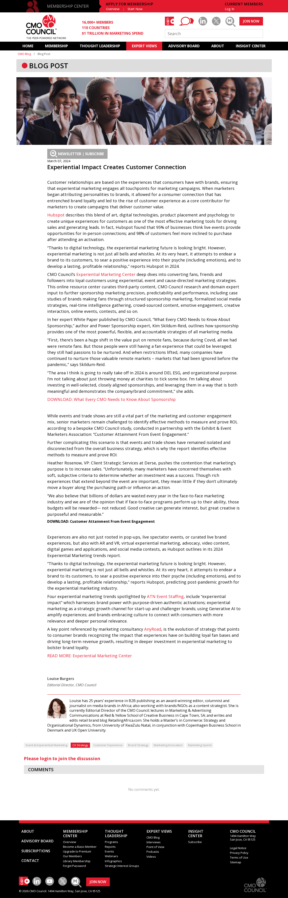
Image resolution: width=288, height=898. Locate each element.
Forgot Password (74, 866)
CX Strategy (80, 745)
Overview (112, 9)
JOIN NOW (251, 21)
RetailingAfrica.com (125, 720)
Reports (110, 847)
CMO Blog (24, 54)
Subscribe (195, 842)
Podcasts (152, 852)
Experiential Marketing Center (105, 274)
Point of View (155, 847)
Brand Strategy (138, 745)
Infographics (113, 861)
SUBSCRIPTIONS (35, 850)
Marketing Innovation (168, 745)
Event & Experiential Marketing (46, 745)
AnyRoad (152, 629)
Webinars (111, 856)
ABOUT (217, 45)
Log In (229, 9)
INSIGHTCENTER (195, 833)
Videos (151, 857)
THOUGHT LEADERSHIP (100, 45)
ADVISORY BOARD (184, 45)
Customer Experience (108, 745)
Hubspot (56, 215)
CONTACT (30, 860)
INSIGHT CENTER (251, 45)
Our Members (72, 856)
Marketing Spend (200, 745)
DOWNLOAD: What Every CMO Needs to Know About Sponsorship (111, 399)
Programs (111, 842)
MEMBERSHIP (56, 45)
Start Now (135, 9)
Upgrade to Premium (77, 851)
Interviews (153, 842)
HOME (27, 45)
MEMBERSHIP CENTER (68, 6)
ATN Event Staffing (165, 596)
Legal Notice (238, 848)
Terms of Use (239, 857)
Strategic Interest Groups (122, 866)
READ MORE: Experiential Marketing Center (89, 655)
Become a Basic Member (80, 847)
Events (109, 851)
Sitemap (235, 862)
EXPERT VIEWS (144, 45)
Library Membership (76, 861)
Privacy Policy (239, 853)
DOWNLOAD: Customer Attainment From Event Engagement (101, 521)
